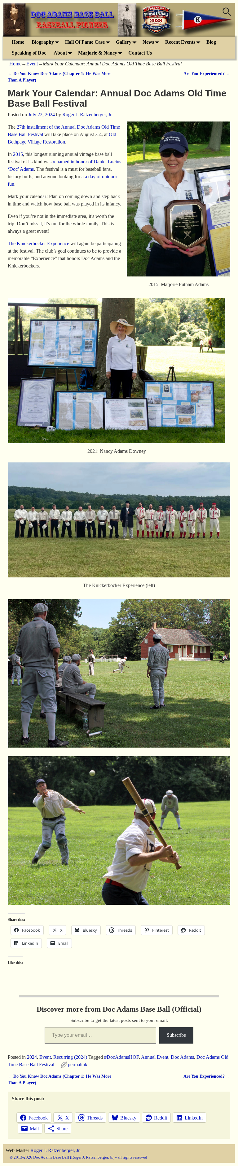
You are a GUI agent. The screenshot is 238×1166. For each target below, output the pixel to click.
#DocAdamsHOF (121, 1057)
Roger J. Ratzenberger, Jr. (55, 1150)
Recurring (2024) (70, 1057)
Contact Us (140, 52)
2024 (32, 1057)
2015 (18, 154)
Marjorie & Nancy (97, 52)
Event (32, 63)
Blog (211, 42)
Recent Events (180, 42)
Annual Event (154, 1057)
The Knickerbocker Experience (38, 243)
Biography (43, 42)
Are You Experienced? (206, 73)
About (60, 52)
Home (18, 42)
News (148, 42)
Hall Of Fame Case (85, 42)
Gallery (123, 42)
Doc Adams (182, 1057)
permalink (77, 1064)
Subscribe (176, 1035)
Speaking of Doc (29, 52)
